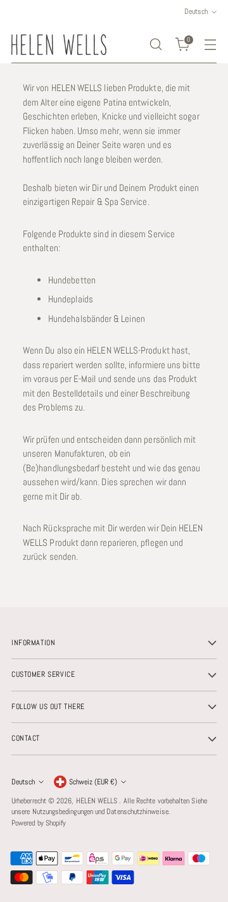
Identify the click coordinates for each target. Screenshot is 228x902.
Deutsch (23, 781)
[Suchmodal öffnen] (155, 45)
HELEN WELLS (98, 800)
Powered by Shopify (38, 823)
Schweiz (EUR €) (93, 781)
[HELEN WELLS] (58, 44)
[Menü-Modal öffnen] (210, 45)
